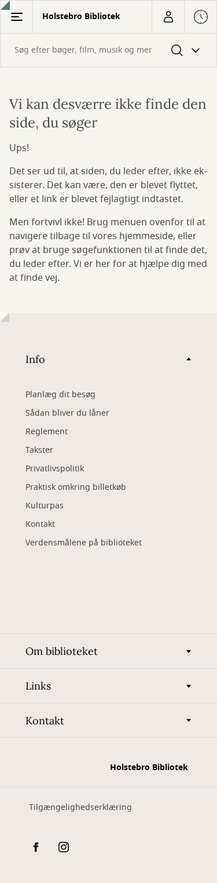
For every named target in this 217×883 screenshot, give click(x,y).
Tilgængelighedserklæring (80, 807)
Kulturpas (44, 506)
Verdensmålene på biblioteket (83, 543)
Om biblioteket (61, 651)
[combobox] (108, 50)
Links (38, 686)
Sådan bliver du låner (67, 413)
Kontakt (40, 524)
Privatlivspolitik (54, 469)
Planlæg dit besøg (60, 395)
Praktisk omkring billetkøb (75, 487)
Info (35, 359)
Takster (39, 450)
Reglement (46, 432)
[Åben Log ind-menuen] (168, 17)
